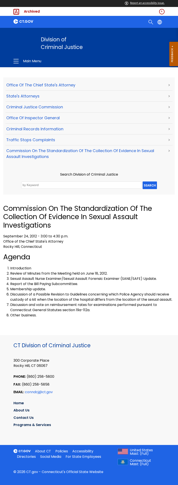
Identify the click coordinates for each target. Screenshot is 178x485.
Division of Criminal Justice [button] (57, 61)
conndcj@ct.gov (39, 391)
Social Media (50, 456)
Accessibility (82, 451)
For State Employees (83, 456)
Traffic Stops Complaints (30, 140)
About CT (43, 451)
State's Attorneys (23, 96)
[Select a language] (160, 21)
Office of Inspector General (33, 118)
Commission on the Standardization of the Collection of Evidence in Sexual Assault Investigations (80, 153)
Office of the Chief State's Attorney (40, 85)
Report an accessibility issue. (147, 3)
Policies (61, 451)
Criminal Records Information (34, 129)
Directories (26, 456)
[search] (151, 21)
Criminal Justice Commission (34, 107)
